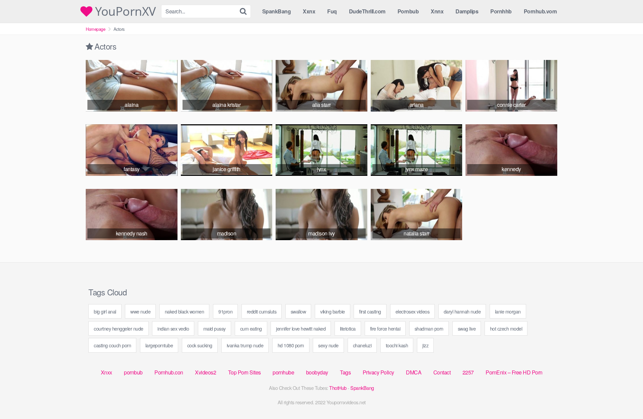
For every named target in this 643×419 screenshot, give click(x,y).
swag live (467, 328)
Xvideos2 (205, 372)
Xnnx (437, 11)
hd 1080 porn (291, 345)
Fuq (332, 11)
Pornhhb (501, 11)
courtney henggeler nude (118, 328)
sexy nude (328, 345)
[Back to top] (624, 398)
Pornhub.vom (540, 11)
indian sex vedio (173, 328)
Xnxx (106, 372)
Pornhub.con (168, 372)
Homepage (95, 29)
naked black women (184, 311)
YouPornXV (124, 11)
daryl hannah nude (462, 311)
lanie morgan (508, 311)
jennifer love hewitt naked (301, 328)
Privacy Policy (378, 372)
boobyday (317, 372)
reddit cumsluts (262, 311)
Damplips (466, 11)
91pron (225, 311)
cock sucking (199, 345)
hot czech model (506, 328)
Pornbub (408, 11)
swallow (298, 311)
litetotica (348, 328)
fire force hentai (385, 328)
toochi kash (397, 345)
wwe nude (140, 311)
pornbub (133, 372)
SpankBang (276, 11)
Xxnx (309, 11)
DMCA (413, 372)
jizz (425, 345)
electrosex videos (413, 311)
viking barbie (332, 311)
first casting (370, 311)
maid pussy (214, 328)
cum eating (251, 328)
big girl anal (105, 311)
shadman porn (429, 328)
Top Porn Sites (244, 372)
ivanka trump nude (245, 345)
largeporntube (159, 345)
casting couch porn (112, 345)
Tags (345, 372)
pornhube (283, 372)
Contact (442, 372)
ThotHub (338, 387)
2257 (468, 372)
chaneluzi (362, 345)
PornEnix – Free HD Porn (514, 372)
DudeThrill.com (367, 11)
